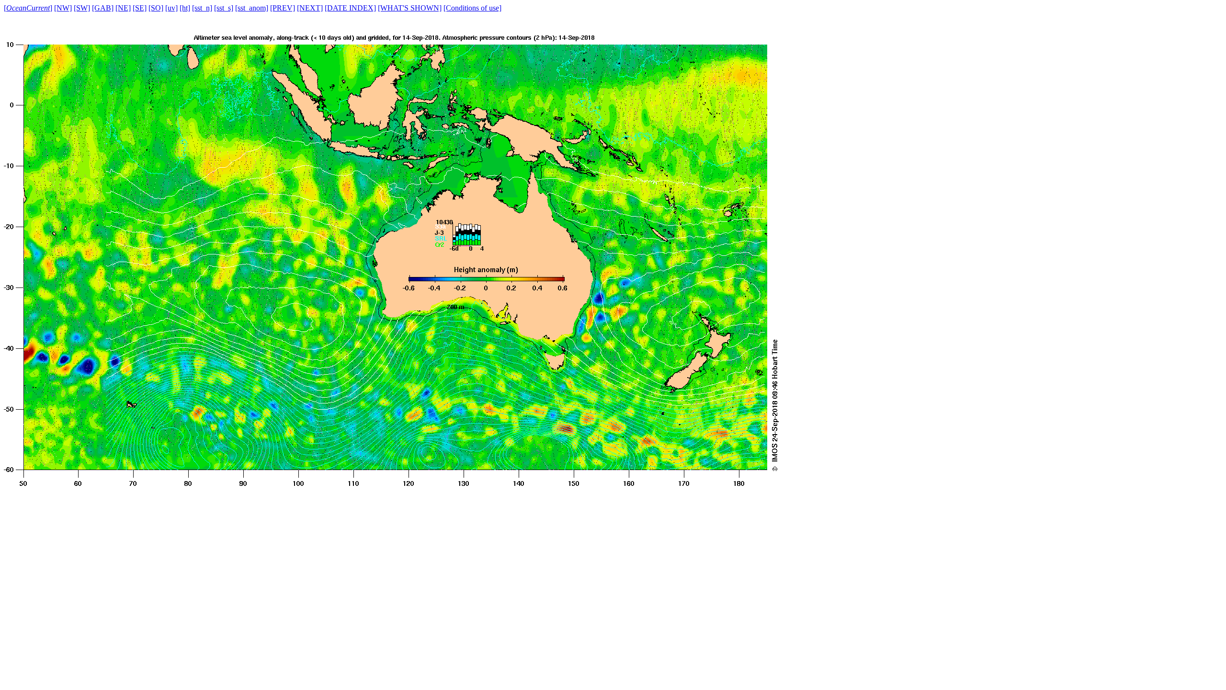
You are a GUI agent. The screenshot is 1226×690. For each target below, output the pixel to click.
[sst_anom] (251, 8)
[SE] (140, 8)
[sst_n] (202, 8)
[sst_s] (223, 8)
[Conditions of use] (472, 8)
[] (28, 8)
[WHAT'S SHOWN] (410, 8)
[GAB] (103, 8)
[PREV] (282, 8)
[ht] (185, 8)
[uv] (171, 8)
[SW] (82, 8)
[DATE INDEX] (350, 8)
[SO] (155, 8)
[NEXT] (310, 8)
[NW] (63, 8)
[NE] (123, 8)
